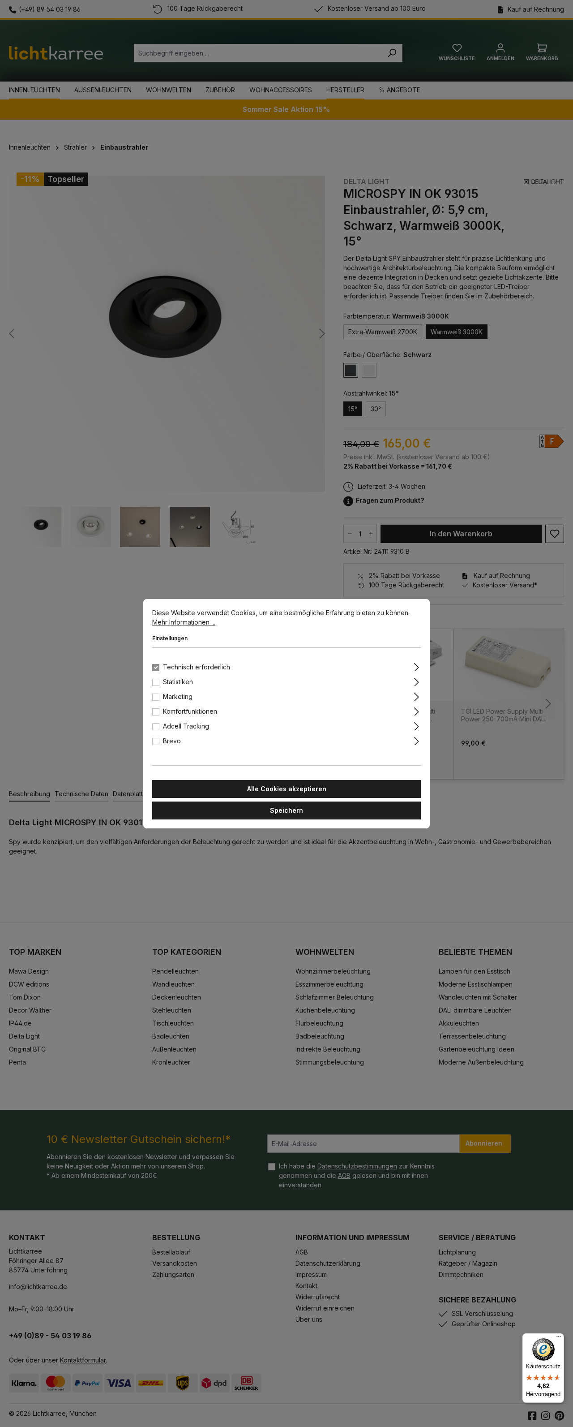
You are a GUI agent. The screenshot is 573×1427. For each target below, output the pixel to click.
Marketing (177, 696)
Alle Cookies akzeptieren (286, 789)
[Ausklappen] (416, 665)
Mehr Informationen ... (183, 622)
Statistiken (178, 681)
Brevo (172, 741)
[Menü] (558, 1338)
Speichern (286, 810)
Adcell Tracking (186, 726)
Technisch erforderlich (196, 667)
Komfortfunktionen (190, 711)
